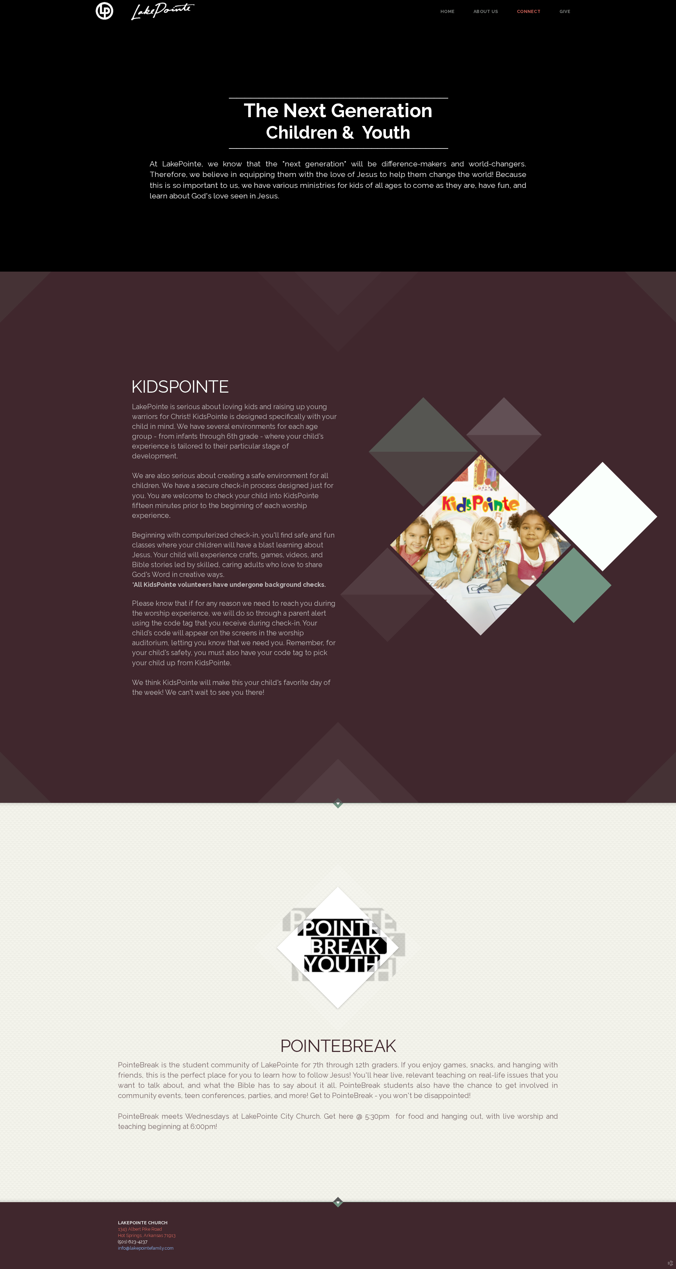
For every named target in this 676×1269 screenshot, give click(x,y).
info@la (146, 1248)
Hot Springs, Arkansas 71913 (147, 1235)
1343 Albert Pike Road (140, 1229)
